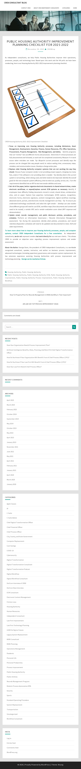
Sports (9, 695)
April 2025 (10, 400)
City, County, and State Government (19, 536)
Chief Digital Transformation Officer (20, 522)
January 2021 (11, 470)
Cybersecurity (12, 555)
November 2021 (12, 447)
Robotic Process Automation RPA (19, 686)
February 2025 (12, 409)
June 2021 (10, 452)
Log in (9, 738)
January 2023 (11, 442)
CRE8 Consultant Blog (15, 2)
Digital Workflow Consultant (17, 579)
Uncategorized (12, 714)
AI (7, 508)
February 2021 (12, 466)
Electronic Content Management (19, 597)
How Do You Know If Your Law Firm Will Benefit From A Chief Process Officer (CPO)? (37, 362)
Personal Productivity (14, 663)
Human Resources (13, 611)
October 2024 (11, 414)
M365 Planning (12, 644)
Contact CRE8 (25, 8)
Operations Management (16, 649)
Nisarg (60, 765)
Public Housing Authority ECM (38, 275)
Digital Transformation (15, 560)
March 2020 (11, 480)
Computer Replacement (15, 541)
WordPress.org (12, 752)
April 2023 (10, 437)
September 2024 (13, 419)
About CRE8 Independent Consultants (46, 8)
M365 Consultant (13, 639)
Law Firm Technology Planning (18, 625)
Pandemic (10, 653)
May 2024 (10, 423)
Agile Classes (11, 504)
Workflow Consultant (14, 719)
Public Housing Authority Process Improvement (34, 278)
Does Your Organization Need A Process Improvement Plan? (28, 345)
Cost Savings (11, 546)
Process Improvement (15, 667)
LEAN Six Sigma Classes (15, 630)
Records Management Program (18, 681)
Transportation (12, 709)
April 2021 (10, 461)
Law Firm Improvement (15, 621)
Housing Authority (14, 272)
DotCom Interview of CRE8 (16, 583)
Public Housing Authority (31, 272)
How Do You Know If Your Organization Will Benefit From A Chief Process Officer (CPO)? (38, 357)
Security (10, 691)
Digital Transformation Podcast (18, 569)
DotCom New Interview (15, 588)
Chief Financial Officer (14, 527)
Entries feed (11, 743)
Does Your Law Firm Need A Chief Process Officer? (24, 367)
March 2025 (11, 405)
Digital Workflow (13, 574)
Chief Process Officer (14, 532)
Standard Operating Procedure (18, 700)
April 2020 (10, 475)
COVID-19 (10, 551)
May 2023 (10, 433)
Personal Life (11, 658)
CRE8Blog (51, 49)
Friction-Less (11, 602)
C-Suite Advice (12, 518)
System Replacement (14, 705)
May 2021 (10, 456)
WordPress (45, 765)
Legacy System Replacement (17, 635)
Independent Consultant (16, 616)
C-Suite (9, 513)
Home (75, 8)
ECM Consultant (12, 593)
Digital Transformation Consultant (19, 564)
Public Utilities (12, 677)
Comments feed (12, 748)
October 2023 (11, 428)
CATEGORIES (66, 8)
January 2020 (11, 484)
